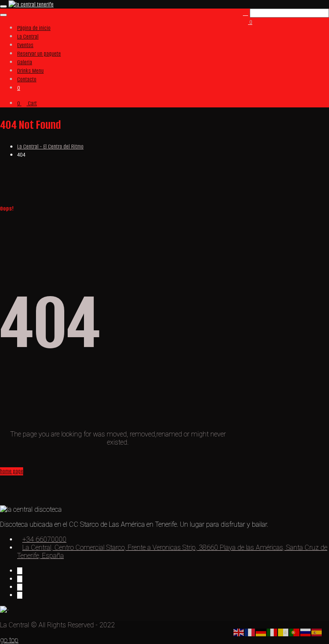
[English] (239, 632)
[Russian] (305, 632)
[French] (250, 632)
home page (11, 471)
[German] (261, 632)
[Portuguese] (294, 632)
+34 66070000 (44, 539)
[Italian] (272, 632)
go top (9, 640)
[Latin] (283, 632)
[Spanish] (317, 632)
